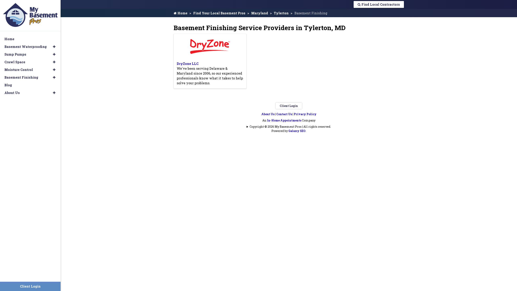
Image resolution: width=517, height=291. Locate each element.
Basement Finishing (21, 77)
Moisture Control (18, 69)
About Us (267, 114)
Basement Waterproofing (25, 46)
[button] (54, 46)
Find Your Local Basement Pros (219, 13)
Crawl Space (14, 62)
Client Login (289, 106)
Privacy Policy (305, 114)
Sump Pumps (15, 54)
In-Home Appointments (284, 120)
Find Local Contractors (380, 4)
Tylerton (281, 13)
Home (182, 13)
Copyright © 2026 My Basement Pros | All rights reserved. (290, 127)
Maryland (259, 13)
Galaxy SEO (297, 131)
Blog (8, 85)
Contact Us (284, 114)
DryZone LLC (188, 63)
